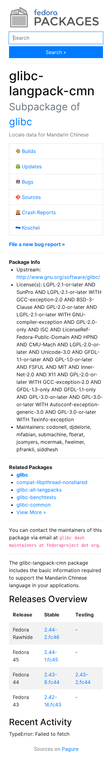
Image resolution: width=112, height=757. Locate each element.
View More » (31, 512)
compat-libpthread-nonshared (51, 482)
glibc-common (33, 505)
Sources (31, 197)
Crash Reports (39, 212)
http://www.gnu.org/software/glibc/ (58, 277)
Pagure (70, 749)
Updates (32, 166)
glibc (20, 122)
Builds (29, 151)
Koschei (31, 228)
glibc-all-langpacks (39, 490)
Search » (56, 52)
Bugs (27, 182)
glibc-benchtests (36, 497)
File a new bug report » (37, 244)
